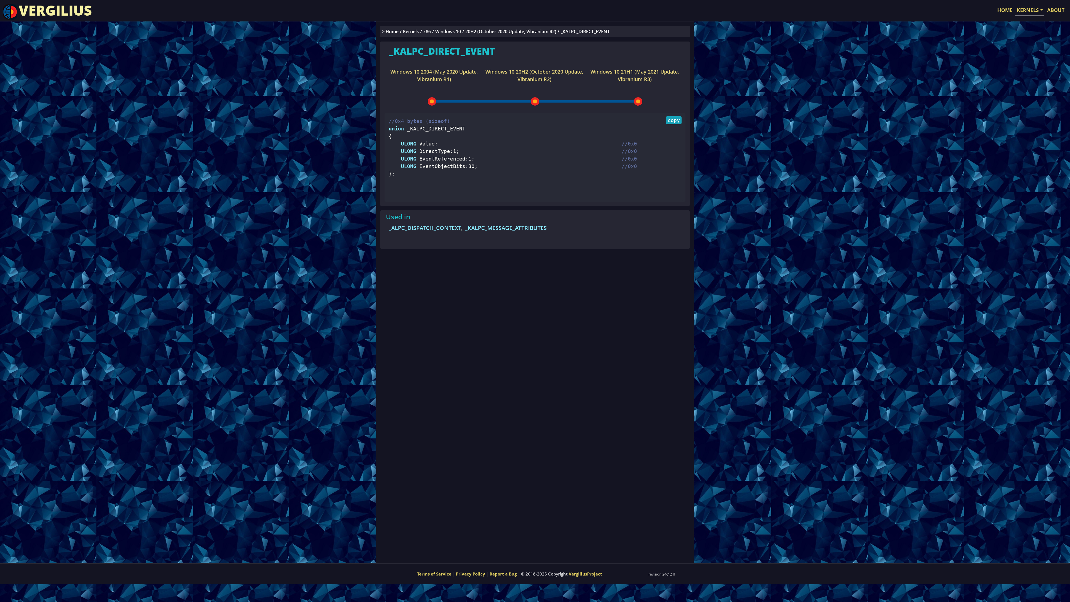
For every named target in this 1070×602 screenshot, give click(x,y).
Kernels (411, 31)
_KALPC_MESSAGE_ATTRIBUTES (506, 228)
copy (674, 120)
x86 (427, 31)
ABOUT (1055, 10)
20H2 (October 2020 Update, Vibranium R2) (510, 31)
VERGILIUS (55, 10)
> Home (390, 31)
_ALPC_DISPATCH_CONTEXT (425, 228)
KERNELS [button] (1028, 10)
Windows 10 (448, 31)
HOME (1005, 10)
